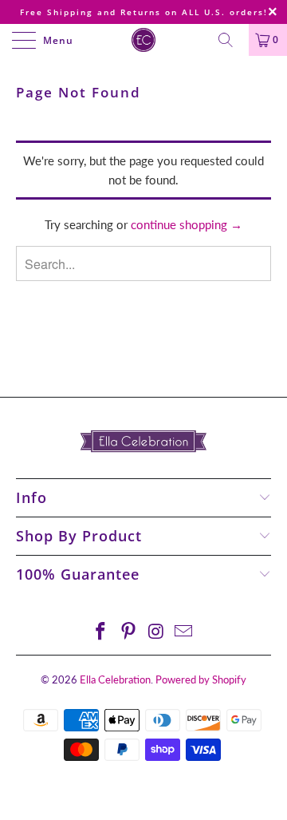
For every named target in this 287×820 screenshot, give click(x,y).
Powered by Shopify (200, 679)
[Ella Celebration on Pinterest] (129, 632)
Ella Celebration (115, 679)
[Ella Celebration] (143, 40)
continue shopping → (186, 224)
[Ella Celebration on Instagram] (157, 632)
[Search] (231, 40)
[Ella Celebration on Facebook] (101, 632)
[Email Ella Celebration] (184, 632)
